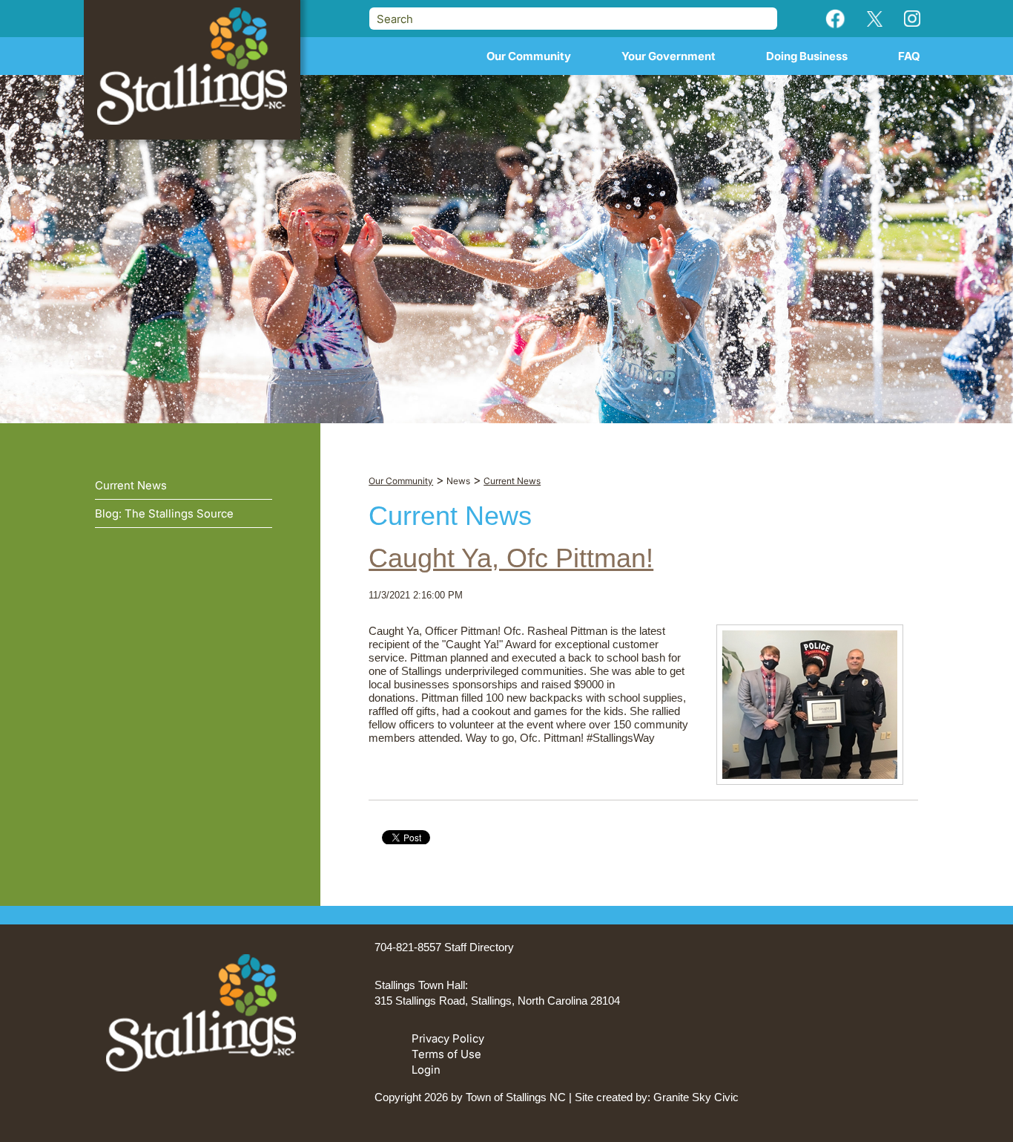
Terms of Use (446, 1054)
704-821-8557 (407, 947)
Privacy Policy (448, 1038)
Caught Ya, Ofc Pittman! (511, 558)
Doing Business (807, 56)
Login (426, 1070)
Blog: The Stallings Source (164, 513)
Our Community (528, 56)
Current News (131, 485)
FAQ (909, 56)
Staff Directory (479, 947)
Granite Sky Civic (696, 1097)
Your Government (668, 56)
